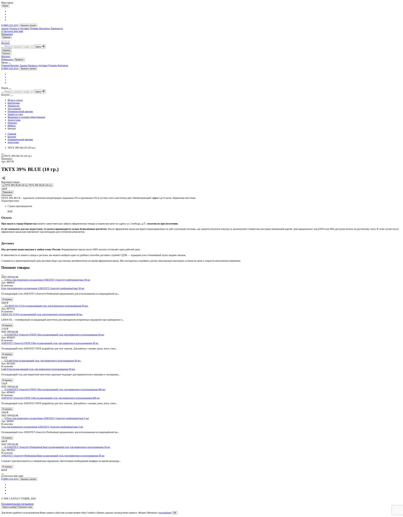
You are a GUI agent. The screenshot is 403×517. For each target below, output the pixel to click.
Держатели (13, 105)
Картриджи (14, 103)
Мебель (12, 125)
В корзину (7, 299)
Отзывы (34, 28)
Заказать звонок (28, 25)
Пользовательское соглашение (17, 504)
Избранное (7, 34)
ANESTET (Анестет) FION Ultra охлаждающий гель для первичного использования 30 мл (49, 343)
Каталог (5, 43)
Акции (5, 28)
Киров (5, 6)
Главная (5, 65)
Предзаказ (7, 192)
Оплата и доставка (19, 28)
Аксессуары (14, 120)
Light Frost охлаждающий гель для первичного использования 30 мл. (38, 369)
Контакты (44, 28)
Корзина (6, 37)
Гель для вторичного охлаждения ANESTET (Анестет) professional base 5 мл (42, 426)
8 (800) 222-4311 (10, 25)
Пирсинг (12, 122)
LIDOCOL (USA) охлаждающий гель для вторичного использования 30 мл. (42, 314)
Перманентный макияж (20, 111)
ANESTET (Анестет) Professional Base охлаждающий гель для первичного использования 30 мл (52, 455)
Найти (38, 47)
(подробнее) (165, 512)
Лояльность (56, 28)
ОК (174, 513)
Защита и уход (15, 114)
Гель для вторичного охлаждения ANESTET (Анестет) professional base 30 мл (42, 288)
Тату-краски (14, 108)
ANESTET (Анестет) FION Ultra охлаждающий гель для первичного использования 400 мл (50, 398)
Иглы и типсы (15, 100)
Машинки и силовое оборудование (26, 117)
